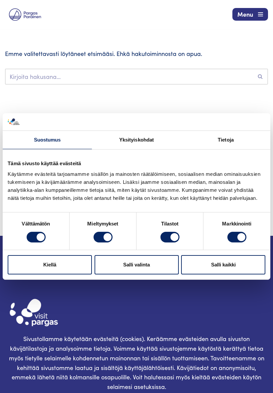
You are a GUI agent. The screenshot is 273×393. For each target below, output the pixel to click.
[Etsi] (260, 77)
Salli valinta (136, 264)
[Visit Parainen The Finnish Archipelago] (25, 14)
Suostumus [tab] (47, 140)
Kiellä (49, 264)
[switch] (103, 237)
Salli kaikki (223, 264)
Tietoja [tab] (226, 140)
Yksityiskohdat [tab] (136, 140)
